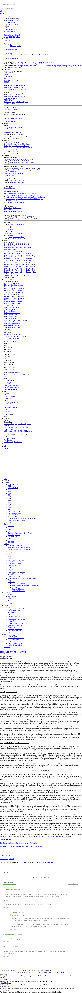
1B (12, 276)
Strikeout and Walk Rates (16, 560)
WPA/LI (10, 602)
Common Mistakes (18, 589)
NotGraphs (32, 62)
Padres (28, 270)
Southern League (23, 195)
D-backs (29, 264)
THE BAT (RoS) (9, 102)
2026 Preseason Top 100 (12, 373)
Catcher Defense (13, 536)
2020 (25, 136)
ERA (9, 551)
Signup (6, 37)
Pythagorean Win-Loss (15, 630)
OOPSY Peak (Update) (20, 89)
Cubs (16, 268)
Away (23, 237)
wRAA (10, 493)
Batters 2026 (8, 233)
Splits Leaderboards (10, 172)
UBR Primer (12, 434)
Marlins (6, 266)
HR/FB (10, 508)
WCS (29, 217)
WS (15, 217)
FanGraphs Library (47, 862)
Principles (7, 605)
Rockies (28, 272)
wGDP (10, 502)
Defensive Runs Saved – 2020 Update (20, 533)
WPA (19, 434)
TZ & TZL (23, 431)
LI (22, 434)
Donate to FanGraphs (11, 24)
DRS (14, 431)
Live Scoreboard (9, 127)
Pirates (17, 270)
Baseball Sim (8, 378)
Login (6, 872)
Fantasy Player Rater (10, 29)
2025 (5, 136)
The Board (7, 333)
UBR (9, 499)
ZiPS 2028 (15, 109)
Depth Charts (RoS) (10, 98)
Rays (6, 257)
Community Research (11, 58)
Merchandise (8, 404)
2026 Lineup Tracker (10, 318)
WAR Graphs (8, 226)
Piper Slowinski (7, 657)
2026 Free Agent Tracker (12, 324)
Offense (6, 482)
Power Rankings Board (11, 387)
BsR (9, 497)
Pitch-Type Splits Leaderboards (14, 173)
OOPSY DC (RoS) (10, 103)
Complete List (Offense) (15, 484)
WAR (6, 434)
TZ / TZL (11, 542)
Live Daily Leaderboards (12, 129)
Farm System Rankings (11, 338)
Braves (6, 264)
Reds (16, 272)
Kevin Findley (23, 915)
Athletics (29, 257)
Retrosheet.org (4, 990)
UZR (9, 529)
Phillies (6, 272)
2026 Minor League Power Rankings (16, 320)
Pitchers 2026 (17, 233)
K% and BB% (12, 517)
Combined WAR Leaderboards (14, 224)
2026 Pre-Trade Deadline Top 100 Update (17, 375)
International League (14, 193)
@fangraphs (22, 972)
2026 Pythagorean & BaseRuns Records (17, 146)
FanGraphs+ (49, 62)
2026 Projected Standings (12, 142)
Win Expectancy (13, 596)
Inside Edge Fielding (14, 535)
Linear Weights (13, 618)
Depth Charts (8, 76)
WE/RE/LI (7, 592)
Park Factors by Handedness (13, 442)
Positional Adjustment (15, 625)
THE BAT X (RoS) (22, 102)
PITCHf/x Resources (18, 591)
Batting (6, 188)
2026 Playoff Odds (10, 144)
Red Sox (7, 259)
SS (17, 276)
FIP (5, 427)
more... (29, 424)
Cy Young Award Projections (13, 118)
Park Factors (8, 398)
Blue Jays (7, 253)
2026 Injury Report (10, 309)
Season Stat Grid (9, 175)
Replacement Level (14, 611)
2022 (17, 136)
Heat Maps (15, 587)
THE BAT (7, 80)
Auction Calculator (10, 31)
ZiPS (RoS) (7, 94)
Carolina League (23, 199)
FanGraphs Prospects (10, 49)
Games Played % (23, 114)
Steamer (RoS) (8, 96)
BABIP (13, 427)
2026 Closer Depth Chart (12, 307)
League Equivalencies (15, 629)
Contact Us (30, 972)
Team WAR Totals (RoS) (12, 249)
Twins (17, 259)
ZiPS (5, 73)
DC (13, 253)
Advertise (38, 972)
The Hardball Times (21, 62)
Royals (17, 255)
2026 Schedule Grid (10, 315)
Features (6, 480)
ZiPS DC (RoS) (27, 94)
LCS (19, 217)
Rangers (29, 260)
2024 (9, 136)
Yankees (7, 260)
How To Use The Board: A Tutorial (15, 336)
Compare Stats (35, 168)
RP (13, 277)
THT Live (17, 64)
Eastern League (12, 195)
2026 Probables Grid (10, 316)
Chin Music (32, 66)
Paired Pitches (8, 384)
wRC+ (12, 424)
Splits (10, 614)
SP (10, 277)
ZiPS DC (11, 73)
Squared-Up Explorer (11, 389)
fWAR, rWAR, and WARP (16, 643)
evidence (33, 831)
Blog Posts (16, 37)
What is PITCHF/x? (18, 583)
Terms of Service (48, 972)
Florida (16, 200)
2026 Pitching (17, 208)
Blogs (6, 416)
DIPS (10, 607)
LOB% (10, 571)
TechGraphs (40, 62)
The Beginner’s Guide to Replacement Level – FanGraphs (18, 843)
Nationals (7, 270)
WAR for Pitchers (13, 639)
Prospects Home (9, 331)
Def (9, 527)
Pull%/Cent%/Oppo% (15, 511)
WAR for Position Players (16, 638)
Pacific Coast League (29, 193)
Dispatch (24, 64)
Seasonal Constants (10, 438)
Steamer (6, 75)
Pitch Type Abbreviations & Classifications (25, 585)
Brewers (17, 264)
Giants (28, 268)
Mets (5, 268)
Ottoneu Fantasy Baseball (12, 35)
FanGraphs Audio (22, 66)
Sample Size (12, 612)
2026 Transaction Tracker (12, 313)
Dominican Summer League (15, 202)
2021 (21, 136)
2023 (13, 136)
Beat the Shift (43, 55)
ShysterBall (38, 64)
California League (11, 199)
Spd (9, 509)
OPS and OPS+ (13, 488)
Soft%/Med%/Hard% (14, 513)
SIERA (10, 558)
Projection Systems (14, 616)
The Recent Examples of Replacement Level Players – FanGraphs (21, 846)
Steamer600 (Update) (19, 87)
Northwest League (39, 197)
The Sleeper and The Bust (18, 55)
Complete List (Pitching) (16, 545)
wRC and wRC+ (13, 491)
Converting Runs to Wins (8, 855)
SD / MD (11, 574)
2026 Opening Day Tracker (12, 327)
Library (6, 395)
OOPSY (6, 82)
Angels (28, 253)
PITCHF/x (11, 582)
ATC (5, 78)
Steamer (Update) (19, 96)
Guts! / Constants (9, 397)
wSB (9, 500)
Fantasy (30, 64)
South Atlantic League (25, 197)
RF (28, 276)
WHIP (10, 553)
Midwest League (12, 197)
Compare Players (24, 168)
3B (20, 276)
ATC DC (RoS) (9, 100)
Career (31, 159)
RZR (9, 540)
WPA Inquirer (8, 229)
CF (25, 276)
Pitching (12, 188)
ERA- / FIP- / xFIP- (14, 576)
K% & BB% (22, 424)
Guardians (18, 253)
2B (15, 276)
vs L (10, 237)
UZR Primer (8, 431)
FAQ (10, 37)
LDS (24, 217)
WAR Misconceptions (15, 645)
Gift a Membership (10, 22)
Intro (5, 479)
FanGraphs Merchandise (12, 20)
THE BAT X (15, 80)
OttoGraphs (17, 67)
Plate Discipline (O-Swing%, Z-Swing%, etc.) (22, 518)
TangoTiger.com (5, 986)
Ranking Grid (13, 168)
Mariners (29, 259)
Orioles (6, 255)
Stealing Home (71, 66)
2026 (11, 159)
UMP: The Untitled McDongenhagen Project (52, 66)
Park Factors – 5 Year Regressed (18, 623)
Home (18, 237)
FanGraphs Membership (11, 19)
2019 (29, 136)
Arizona (10, 200)
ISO (16, 424)
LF (23, 276)
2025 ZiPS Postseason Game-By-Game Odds (18, 147)
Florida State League (36, 199)
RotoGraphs (8, 53)
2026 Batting (8, 208)
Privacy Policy (59, 972)
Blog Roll (7, 40)
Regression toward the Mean (17, 609)
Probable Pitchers (20, 127)
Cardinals (18, 266)
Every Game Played (10, 114)
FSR (18, 431)
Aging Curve (12, 627)
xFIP (8, 427)
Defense (6, 524)
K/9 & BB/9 (20, 427)
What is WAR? (13, 636)
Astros (28, 255)
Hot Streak (7, 382)
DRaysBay (23, 862)
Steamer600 (8, 87)
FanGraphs (7, 44)
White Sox (18, 260)
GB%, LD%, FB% (14, 515)
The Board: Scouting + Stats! (13, 334)
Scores (6, 409)
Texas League (33, 195)
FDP (9, 641)
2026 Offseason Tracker (11, 325)
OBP (9, 486)
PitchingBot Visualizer (11, 386)
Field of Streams (33, 55)
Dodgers (29, 266)
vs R (14, 237)
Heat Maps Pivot (9, 380)
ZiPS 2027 (7, 109)
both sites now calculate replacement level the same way (53, 836)
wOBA (6, 424)
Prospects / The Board (11, 407)
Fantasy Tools (8, 415)
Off (9, 495)
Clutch (26, 434)
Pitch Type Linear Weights (16, 520)
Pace (9, 522)
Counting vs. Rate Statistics (16, 620)
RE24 (10, 594)
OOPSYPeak (8, 89)
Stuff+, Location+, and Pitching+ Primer (21, 549)
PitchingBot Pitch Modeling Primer (19, 547)
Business (7, 647)
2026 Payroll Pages (10, 311)
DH (31, 276)
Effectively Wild (15, 46)
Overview (11, 526)
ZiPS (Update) (16, 94)
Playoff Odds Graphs (23, 144)
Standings (7, 411)
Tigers (17, 257)
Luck (9, 632)
